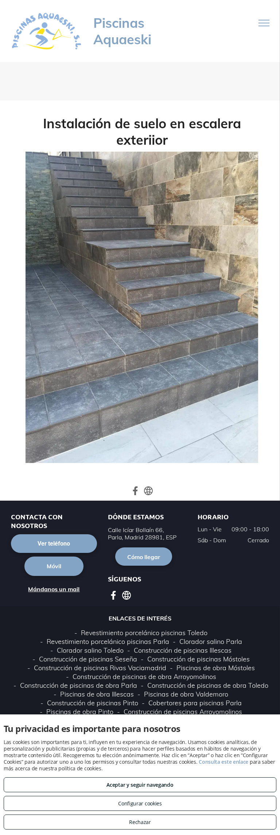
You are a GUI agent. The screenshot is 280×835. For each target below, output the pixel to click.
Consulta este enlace (223, 761)
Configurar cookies (140, 803)
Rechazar (140, 822)
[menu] (263, 23)
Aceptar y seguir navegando (139, 784)
